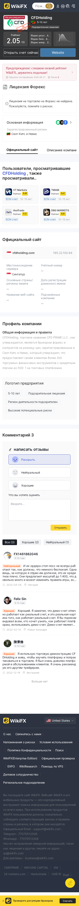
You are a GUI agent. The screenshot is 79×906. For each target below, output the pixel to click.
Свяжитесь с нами (28, 734)
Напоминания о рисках (19, 742)
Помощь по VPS (52, 766)
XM (56, 867)
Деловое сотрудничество (20, 774)
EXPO (11, 766)
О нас (7, 734)
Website (58, 52)
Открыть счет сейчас (21, 52)
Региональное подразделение (24, 782)
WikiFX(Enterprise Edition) (20, 758)
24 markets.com (15, 874)
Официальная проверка (58, 758)
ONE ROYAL (60, 874)
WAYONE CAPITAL (36, 867)
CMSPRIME (11, 867)
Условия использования (56, 742)
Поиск (59, 750)
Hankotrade (38, 874)
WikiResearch (28, 766)
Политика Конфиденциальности (29, 750)
